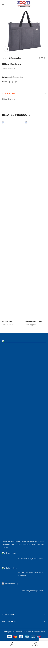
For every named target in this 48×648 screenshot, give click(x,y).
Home (4, 58)
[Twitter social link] (12, 81)
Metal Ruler (7, 321)
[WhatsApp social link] (15, 81)
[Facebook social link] (9, 81)
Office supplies (15, 58)
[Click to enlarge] (6, 49)
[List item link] (24, 574)
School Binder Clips (33, 321)
